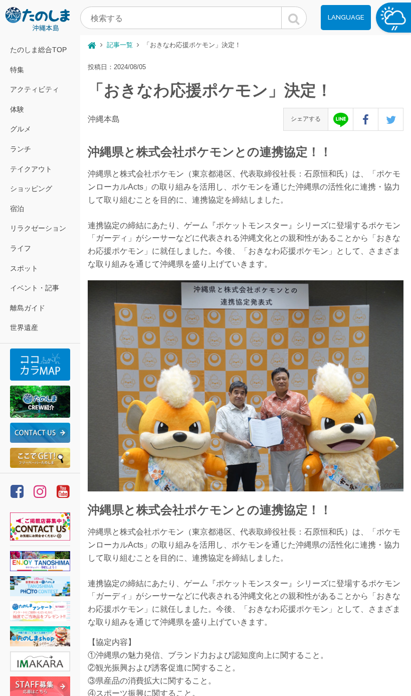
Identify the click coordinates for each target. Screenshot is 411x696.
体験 (17, 109)
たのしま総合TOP (38, 50)
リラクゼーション (38, 228)
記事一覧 (120, 45)
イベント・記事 (34, 288)
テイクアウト (31, 169)
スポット (24, 268)
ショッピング (31, 189)
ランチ (20, 149)
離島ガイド (27, 308)
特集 (17, 70)
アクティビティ (34, 89)
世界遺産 (24, 327)
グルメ (20, 129)
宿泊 (17, 209)
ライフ (20, 248)
